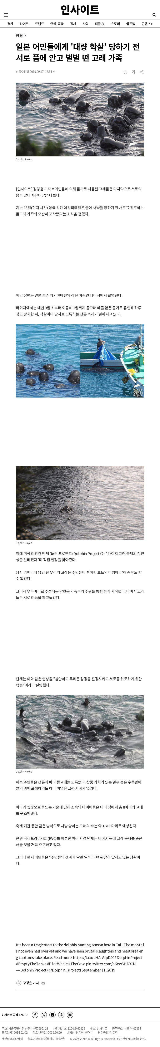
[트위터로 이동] (44, 1015)
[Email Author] (43, 983)
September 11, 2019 (98, 970)
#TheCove (76, 963)
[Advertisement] (80, 255)
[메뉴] (6, 15)
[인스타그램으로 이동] (52, 1015)
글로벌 (130, 23)
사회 (85, 23)
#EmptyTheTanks (31, 963)
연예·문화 (57, 23)
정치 (73, 23)
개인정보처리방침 (12, 1039)
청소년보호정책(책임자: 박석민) (46, 1039)
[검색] (154, 15)
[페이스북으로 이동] (35, 1015)
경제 (10, 23)
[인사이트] (80, 9)
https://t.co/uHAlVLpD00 (94, 957)
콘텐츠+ (147, 23)
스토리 (115, 23)
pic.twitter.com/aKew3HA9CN (110, 963)
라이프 (24, 23)
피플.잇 (100, 23)
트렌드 (39, 23)
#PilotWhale (57, 963)
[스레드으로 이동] (61, 1015)
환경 (19, 35)
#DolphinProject (128, 957)
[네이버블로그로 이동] (70, 1015)
